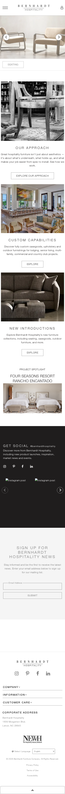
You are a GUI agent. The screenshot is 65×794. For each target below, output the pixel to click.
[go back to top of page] (32, 790)
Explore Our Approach (32, 175)
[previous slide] (5, 490)
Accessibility (32, 775)
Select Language (22, 751)
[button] (62, 7)
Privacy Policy (32, 765)
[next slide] (60, 490)
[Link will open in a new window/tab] (4, 466)
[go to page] (32, 37)
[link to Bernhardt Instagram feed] (18, 490)
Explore (32, 264)
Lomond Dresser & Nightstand (29, 64)
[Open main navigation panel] (5, 7)
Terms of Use (32, 770)
